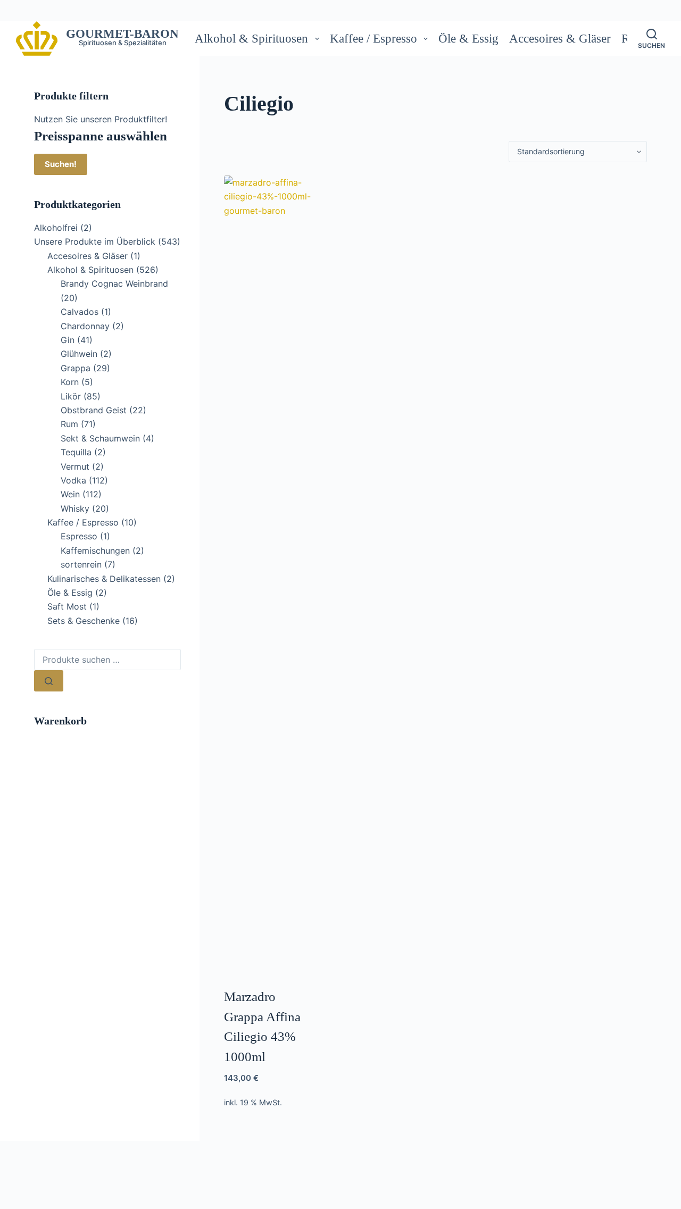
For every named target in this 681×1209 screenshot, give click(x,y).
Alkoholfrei (56, 227)
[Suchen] (48, 680)
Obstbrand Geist (94, 410)
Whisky (75, 508)
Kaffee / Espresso (373, 38)
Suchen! (61, 164)
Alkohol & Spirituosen (251, 38)
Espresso (79, 536)
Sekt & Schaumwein (100, 438)
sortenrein (81, 564)
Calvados (79, 311)
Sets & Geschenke (83, 620)
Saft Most (67, 606)
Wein (70, 494)
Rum (69, 424)
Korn (70, 382)
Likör (71, 396)
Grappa (75, 368)
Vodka (73, 480)
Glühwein (79, 353)
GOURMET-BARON (122, 33)
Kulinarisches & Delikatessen (104, 578)
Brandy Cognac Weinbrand (114, 283)
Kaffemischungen (95, 550)
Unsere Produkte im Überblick (94, 241)
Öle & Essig (468, 38)
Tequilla (76, 452)
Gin (67, 340)
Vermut (75, 466)
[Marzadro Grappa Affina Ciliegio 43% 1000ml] (271, 574)
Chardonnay (85, 326)
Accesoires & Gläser (560, 38)
